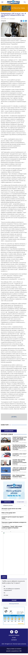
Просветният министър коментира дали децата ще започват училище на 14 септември (20, 447)
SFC (21, 651)
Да (4, 586)
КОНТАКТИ (14, 640)
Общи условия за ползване (14, 648)
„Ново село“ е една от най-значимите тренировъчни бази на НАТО (20, 469)
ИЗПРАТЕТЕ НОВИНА (14, 635)
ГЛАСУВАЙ (14, 600)
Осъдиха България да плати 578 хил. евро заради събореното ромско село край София (20, 439)
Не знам (6, 595)
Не (4, 592)
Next (27, 8)
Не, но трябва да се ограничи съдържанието (12, 589)
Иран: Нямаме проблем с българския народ (19, 476)
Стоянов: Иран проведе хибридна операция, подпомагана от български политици (19, 462)
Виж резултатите (14, 603)
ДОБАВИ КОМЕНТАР (8, 430)
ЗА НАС (14, 637)
